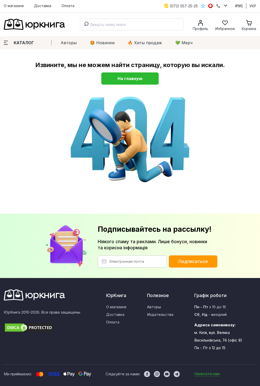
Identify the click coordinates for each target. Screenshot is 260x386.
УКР (252, 6)
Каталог (24, 42)
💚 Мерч (183, 42)
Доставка (42, 6)
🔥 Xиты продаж (145, 42)
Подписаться (193, 261)
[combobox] (132, 24)
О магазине (14, 6)
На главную (130, 78)
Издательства (160, 314)
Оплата (67, 6)
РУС (239, 6)
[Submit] (85, 24)
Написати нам (207, 373)
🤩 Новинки (102, 42)
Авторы (69, 42)
